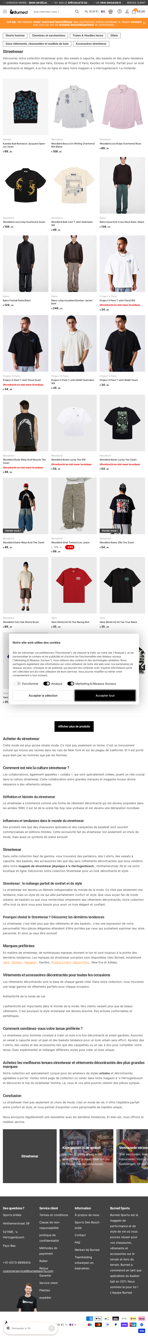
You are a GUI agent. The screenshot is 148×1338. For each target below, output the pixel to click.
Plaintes (44, 1290)
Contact (80, 1235)
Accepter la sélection (43, 695)
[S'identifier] (127, 12)
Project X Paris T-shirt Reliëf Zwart (119, 380)
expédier (45, 1297)
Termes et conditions (53, 1215)
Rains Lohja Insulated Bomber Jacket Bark (71, 302)
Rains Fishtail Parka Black (17, 300)
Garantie (45, 1275)
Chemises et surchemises (48, 35)
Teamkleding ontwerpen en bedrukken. (84, 1262)
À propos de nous (87, 1215)
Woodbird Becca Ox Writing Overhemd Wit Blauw (73, 145)
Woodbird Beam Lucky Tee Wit (68, 459)
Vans (54, 617)
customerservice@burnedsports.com (28, 1271)
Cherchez (77, 11)
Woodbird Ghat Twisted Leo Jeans (70, 542)
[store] (110, 11)
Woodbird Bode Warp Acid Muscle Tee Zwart (24, 461)
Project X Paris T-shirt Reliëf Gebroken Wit (72, 382)
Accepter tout (105, 695)
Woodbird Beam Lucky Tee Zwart (118, 459)
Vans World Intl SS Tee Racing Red (70, 622)
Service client (48, 1208)
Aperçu (128, 642)
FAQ (77, 1242)
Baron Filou (81, 962)
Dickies (17, 962)
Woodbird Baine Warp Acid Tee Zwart (23, 542)
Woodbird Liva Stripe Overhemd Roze (120, 143)
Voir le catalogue (5, 11)
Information (83, 1208)
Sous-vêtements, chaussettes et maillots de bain (37, 43)
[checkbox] (26, 683)
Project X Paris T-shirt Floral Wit (117, 300)
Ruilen (43, 1261)
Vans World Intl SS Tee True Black (118, 622)
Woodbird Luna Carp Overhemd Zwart (24, 221)
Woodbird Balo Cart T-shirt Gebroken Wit (72, 223)
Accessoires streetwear (91, 43)
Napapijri (30, 962)
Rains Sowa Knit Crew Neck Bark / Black (122, 221)
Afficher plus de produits (74, 726)
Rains (103, 218)
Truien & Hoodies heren (88, 35)
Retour (43, 1268)
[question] (119, 11)
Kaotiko (7, 139)
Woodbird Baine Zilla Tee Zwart (117, 542)
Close (144, 23)
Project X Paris (108, 296)
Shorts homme (15, 35)
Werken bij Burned (87, 1250)
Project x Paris (61, 962)
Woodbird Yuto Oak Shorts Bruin (21, 622)
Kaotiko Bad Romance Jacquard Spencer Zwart (24, 145)
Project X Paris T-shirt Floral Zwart (22, 380)
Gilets (114, 35)
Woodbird (57, 139)
